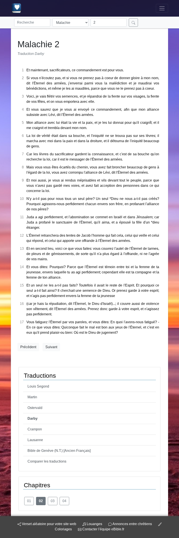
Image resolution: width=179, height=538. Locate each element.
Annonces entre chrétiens (132, 524)
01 (29, 501)
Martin (32, 397)
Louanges (94, 524)
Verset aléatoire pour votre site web (48, 524)
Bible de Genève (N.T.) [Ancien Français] (59, 450)
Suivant (51, 347)
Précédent (28, 347)
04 (64, 501)
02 (41, 501)
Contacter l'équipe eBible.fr (102, 529)
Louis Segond (38, 386)
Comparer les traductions (47, 461)
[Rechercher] (133, 22)
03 (53, 501)
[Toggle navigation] (162, 8)
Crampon (35, 429)
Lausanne (35, 440)
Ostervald (35, 408)
